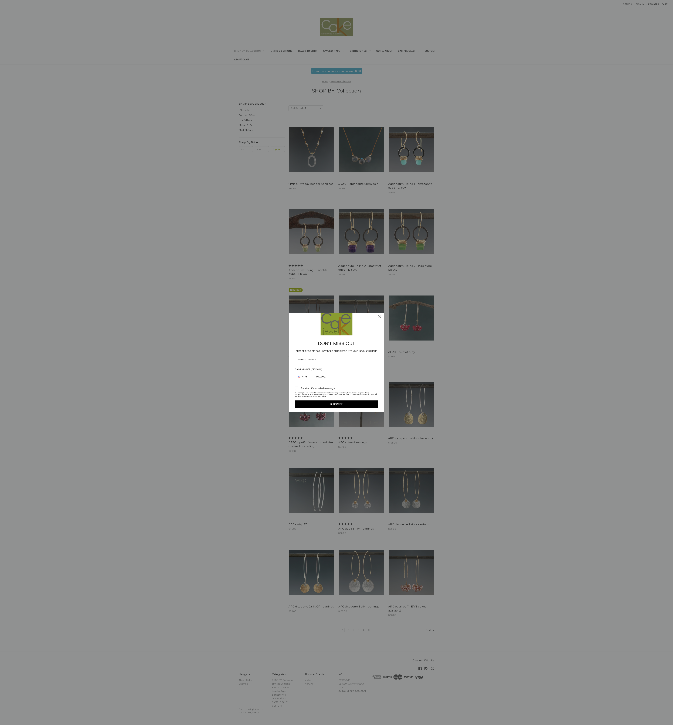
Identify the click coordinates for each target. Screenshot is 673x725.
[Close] (379, 317)
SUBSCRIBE (336, 404)
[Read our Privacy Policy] (376, 394)
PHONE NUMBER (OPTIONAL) (308, 369)
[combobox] (302, 377)
